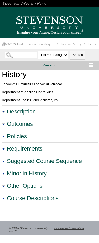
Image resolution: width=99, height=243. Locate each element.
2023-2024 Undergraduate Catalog (26, 44)
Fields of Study (71, 44)
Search (78, 55)
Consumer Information (69, 228)
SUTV (13, 231)
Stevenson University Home (24, 4)
